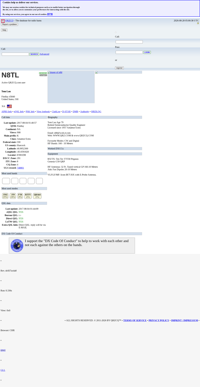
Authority (84, 111)
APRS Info (6, 111)
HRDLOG (96, 111)
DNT (3, 350)
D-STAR (66, 111)
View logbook (43, 111)
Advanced (44, 54)
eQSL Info (19, 111)
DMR (75, 111)
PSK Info (30, 111)
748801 (20, 168)
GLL (3, 370)
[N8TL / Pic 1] (55, 72)
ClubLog (56, 111)
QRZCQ (9, 20)
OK (49, 14)
